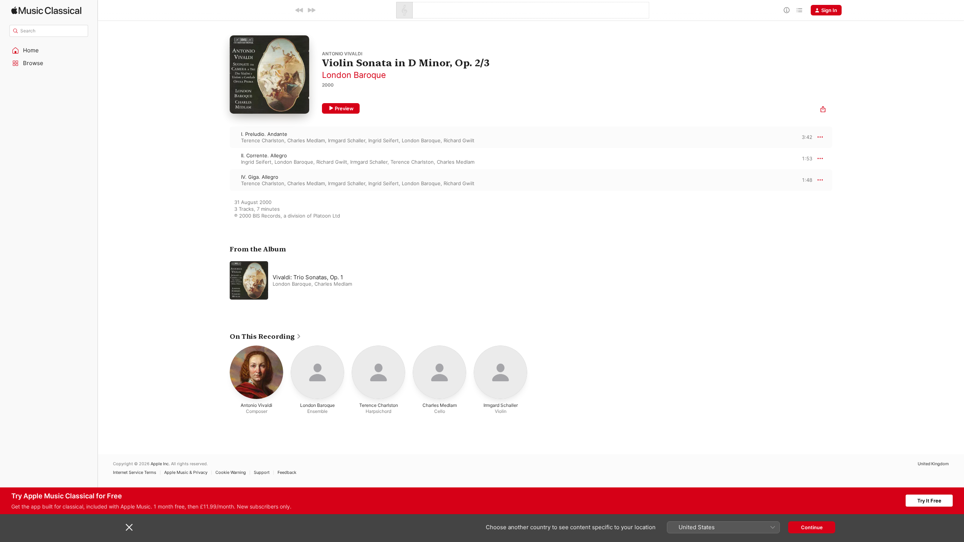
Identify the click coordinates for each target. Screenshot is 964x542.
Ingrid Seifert (383, 140)
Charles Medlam (306, 140)
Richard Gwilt (459, 140)
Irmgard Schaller (346, 140)
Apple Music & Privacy (185, 472)
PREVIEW (804, 137)
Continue (812, 527)
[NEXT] (311, 10)
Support (262, 472)
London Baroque (354, 75)
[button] (49, 50)
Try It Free (929, 501)
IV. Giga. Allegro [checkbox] (259, 177)
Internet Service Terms (134, 472)
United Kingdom (933, 464)
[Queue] (799, 10)
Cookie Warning (230, 472)
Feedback (287, 472)
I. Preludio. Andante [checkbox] (264, 134)
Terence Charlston (262, 140)
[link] (265, 336)
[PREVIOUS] (299, 10)
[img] (46, 10)
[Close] (129, 527)
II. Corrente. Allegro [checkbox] (264, 155)
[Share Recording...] (823, 110)
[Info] (787, 10)
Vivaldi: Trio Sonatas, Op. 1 (308, 277)
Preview (344, 108)
